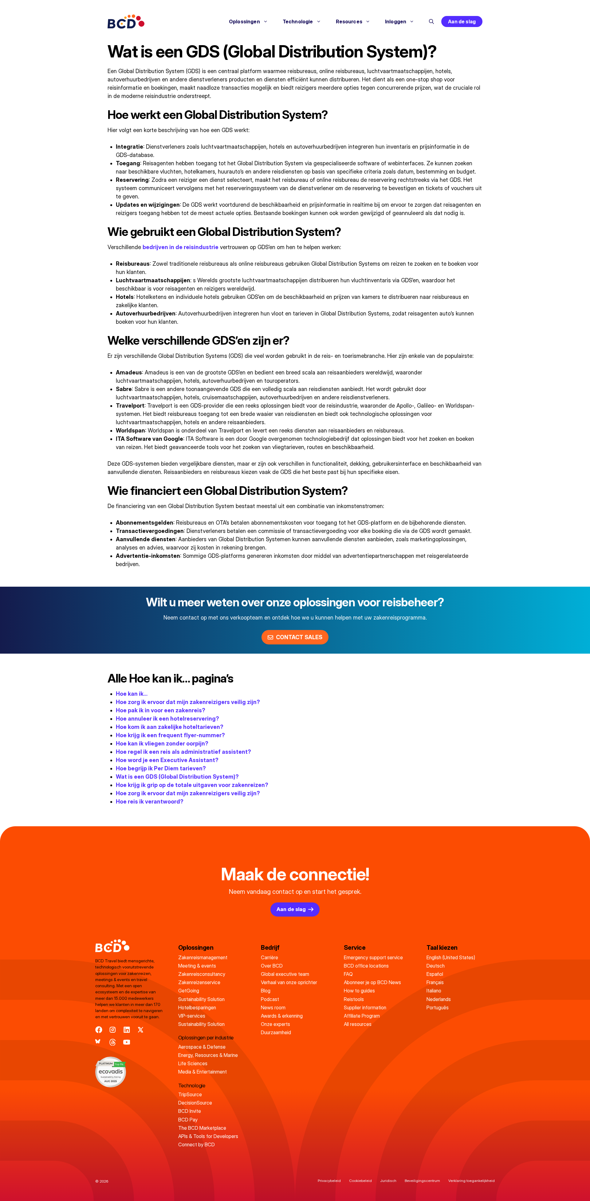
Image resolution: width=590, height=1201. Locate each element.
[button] (431, 21)
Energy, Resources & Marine (208, 1055)
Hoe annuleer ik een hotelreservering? (167, 718)
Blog (265, 991)
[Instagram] (112, 1029)
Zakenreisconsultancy (201, 974)
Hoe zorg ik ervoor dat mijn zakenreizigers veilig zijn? (188, 702)
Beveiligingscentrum (422, 1180)
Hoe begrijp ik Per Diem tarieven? (161, 768)
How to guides (359, 991)
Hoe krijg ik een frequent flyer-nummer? (170, 735)
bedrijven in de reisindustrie (180, 247)
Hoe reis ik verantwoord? (149, 801)
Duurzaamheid (276, 1032)
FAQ (348, 974)
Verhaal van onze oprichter (289, 982)
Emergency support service (373, 957)
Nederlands (439, 999)
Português (438, 1007)
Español (435, 974)
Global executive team (285, 974)
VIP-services (191, 1016)
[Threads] (112, 1042)
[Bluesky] (98, 1042)
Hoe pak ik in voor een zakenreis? (160, 710)
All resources (358, 1024)
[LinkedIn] (126, 1029)
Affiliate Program (362, 1016)
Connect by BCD (196, 1144)
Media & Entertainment (202, 1072)
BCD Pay (188, 1120)
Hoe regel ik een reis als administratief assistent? (183, 752)
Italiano (434, 991)
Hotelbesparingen (197, 1007)
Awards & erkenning (282, 1016)
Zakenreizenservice (199, 982)
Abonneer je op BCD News (372, 982)
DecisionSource (195, 1103)
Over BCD (272, 966)
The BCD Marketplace (202, 1128)
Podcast (270, 999)
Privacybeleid (329, 1180)
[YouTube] (126, 1042)
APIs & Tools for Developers (208, 1136)
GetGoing (188, 991)
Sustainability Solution (201, 999)
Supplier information (365, 1007)
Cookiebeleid (360, 1180)
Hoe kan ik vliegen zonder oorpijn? (162, 743)
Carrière (269, 957)
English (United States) (451, 957)
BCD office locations (366, 966)
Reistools (354, 999)
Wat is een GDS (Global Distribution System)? (177, 776)
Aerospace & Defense (202, 1047)
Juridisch (388, 1180)
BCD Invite (189, 1111)
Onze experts (275, 1024)
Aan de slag (462, 21)
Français (435, 982)
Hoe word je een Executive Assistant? (167, 760)
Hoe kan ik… (132, 693)
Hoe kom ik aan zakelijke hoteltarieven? (169, 727)
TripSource (190, 1094)
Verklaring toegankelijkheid (471, 1180)
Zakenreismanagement (202, 957)
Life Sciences (192, 1063)
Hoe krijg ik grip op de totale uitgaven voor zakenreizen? (192, 785)
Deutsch (436, 966)
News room (273, 1007)
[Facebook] (98, 1029)
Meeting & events (197, 966)
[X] (140, 1029)
